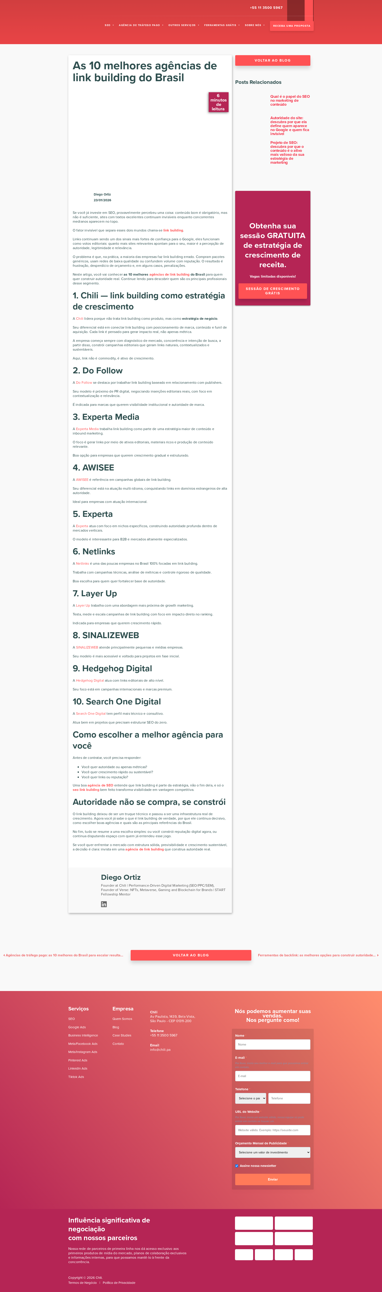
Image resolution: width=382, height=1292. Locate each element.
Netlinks (82, 563)
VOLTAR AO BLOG (191, 955)
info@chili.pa (160, 1049)
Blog (116, 1027)
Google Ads (77, 1027)
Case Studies (122, 1035)
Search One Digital (91, 713)
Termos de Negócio (82, 1282)
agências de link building (169, 274)
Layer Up (83, 605)
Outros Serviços (182, 25)
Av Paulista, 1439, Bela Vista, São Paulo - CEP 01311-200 (172, 1018)
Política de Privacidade (119, 1282)
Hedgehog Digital (90, 680)
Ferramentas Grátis (220, 25)
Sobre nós (253, 25)
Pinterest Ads (77, 1060)
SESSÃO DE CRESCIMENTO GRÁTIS (273, 291)
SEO (108, 25)
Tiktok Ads (76, 1076)
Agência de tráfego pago (139, 25)
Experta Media (87, 428)
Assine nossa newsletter (258, 1165)
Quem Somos (122, 1018)
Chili (79, 318)
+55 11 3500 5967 (164, 1035)
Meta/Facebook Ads (82, 1043)
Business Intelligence (83, 1035)
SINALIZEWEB (87, 647)
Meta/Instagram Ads (82, 1051)
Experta (82, 525)
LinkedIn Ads (77, 1068)
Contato (118, 1043)
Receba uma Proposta (292, 26)
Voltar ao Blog (273, 60)
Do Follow (84, 382)
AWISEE (82, 479)
